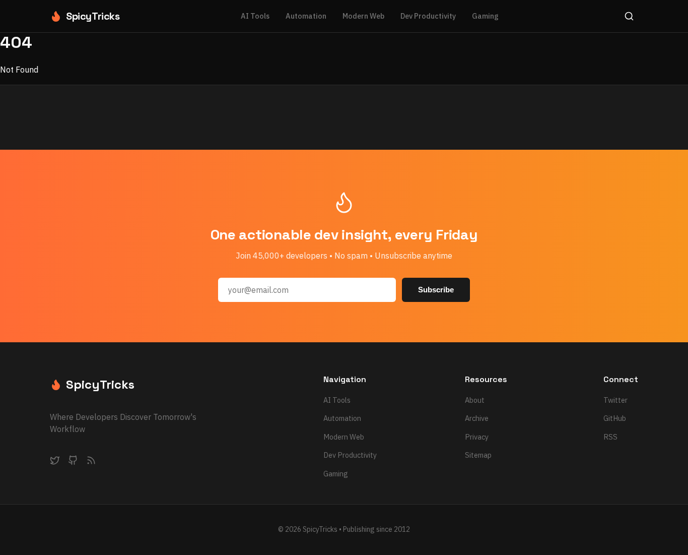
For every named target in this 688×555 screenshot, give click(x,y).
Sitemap (478, 455)
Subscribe (436, 289)
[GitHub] (73, 462)
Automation (306, 16)
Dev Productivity (428, 16)
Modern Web (363, 16)
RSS (610, 437)
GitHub (614, 418)
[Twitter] (55, 462)
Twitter (615, 400)
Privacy (477, 437)
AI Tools (255, 16)
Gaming (485, 16)
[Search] (629, 16)
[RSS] (91, 462)
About (475, 400)
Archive (477, 418)
